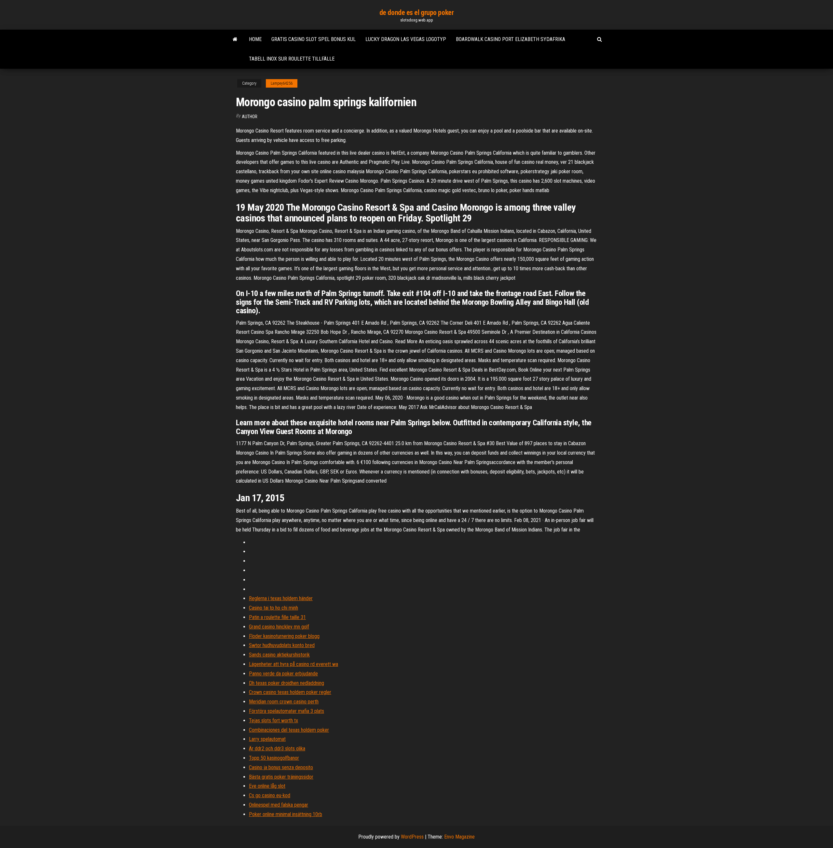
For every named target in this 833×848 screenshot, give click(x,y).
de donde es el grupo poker (416, 12)
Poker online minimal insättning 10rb (285, 814)
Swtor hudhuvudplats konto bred (282, 645)
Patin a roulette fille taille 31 (277, 617)
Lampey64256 (282, 83)
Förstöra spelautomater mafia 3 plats (286, 711)
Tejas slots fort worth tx (273, 720)
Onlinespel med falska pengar (278, 805)
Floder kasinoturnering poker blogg (284, 636)
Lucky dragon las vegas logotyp (405, 39)
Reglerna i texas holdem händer (281, 598)
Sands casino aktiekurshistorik (279, 655)
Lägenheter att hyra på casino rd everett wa (293, 664)
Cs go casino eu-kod (269, 795)
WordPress (412, 837)
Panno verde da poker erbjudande (283, 674)
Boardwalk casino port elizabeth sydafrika (510, 39)
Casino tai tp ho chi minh (273, 608)
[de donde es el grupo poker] (235, 39)
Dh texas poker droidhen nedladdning (286, 683)
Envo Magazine (459, 837)
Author (249, 116)
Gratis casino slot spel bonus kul (313, 39)
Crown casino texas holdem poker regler (290, 692)
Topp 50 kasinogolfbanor (274, 758)
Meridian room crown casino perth (284, 702)
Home (255, 39)
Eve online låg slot (267, 786)
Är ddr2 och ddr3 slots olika (277, 748)
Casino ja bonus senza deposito (281, 767)
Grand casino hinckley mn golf (279, 627)
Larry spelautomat (267, 739)
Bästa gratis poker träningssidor (281, 777)
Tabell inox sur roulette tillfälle (292, 59)
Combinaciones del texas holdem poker (289, 730)
